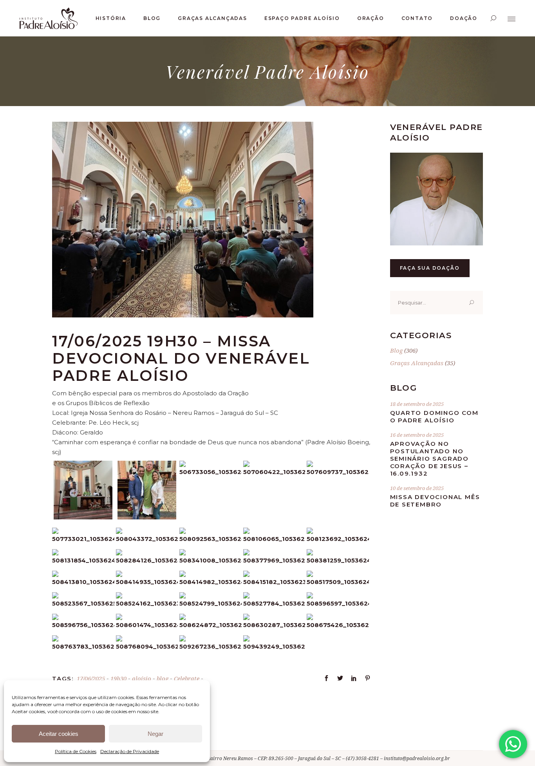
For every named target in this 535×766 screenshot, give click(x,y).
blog (162, 678)
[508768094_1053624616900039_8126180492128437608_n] (147, 646)
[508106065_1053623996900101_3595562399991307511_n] (274, 539)
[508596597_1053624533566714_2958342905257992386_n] (338, 603)
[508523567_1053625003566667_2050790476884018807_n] (83, 603)
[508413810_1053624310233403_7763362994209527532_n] (83, 582)
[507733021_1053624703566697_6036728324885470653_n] (83, 539)
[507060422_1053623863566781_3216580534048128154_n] (274, 472)
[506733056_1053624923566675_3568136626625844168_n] (210, 472)
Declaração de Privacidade (129, 751)
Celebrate (186, 678)
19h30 (118, 678)
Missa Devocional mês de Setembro (435, 500)
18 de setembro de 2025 (417, 403)
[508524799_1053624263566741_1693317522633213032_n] (210, 603)
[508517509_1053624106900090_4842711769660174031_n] (338, 582)
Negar (155, 733)
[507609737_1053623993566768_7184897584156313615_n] (338, 472)
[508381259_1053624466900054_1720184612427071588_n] (338, 560)
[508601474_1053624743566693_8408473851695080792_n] (147, 625)
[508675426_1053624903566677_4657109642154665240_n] (338, 625)
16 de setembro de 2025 (417, 434)
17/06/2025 (91, 678)
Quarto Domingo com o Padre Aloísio (434, 416)
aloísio (141, 678)
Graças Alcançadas (416, 363)
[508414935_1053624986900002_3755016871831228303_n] (147, 582)
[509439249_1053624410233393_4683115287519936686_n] (274, 646)
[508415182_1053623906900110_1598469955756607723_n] (274, 582)
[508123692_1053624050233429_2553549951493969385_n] (338, 539)
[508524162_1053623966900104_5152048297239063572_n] (147, 603)
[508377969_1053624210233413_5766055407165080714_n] (274, 560)
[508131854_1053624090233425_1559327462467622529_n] (83, 560)
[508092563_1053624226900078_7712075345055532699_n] (210, 539)
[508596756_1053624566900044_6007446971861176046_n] (83, 625)
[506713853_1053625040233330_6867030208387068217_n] (146, 517)
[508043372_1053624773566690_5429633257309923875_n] (147, 539)
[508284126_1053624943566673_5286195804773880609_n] (147, 560)
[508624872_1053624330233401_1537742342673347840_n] (210, 625)
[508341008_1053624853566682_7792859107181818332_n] (210, 560)
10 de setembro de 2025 (417, 488)
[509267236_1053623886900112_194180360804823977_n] (210, 646)
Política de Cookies (75, 751)
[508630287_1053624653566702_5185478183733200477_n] (274, 625)
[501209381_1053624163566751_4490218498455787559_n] (83, 517)
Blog (396, 350)
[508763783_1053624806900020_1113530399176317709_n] (83, 646)
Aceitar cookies (58, 733)
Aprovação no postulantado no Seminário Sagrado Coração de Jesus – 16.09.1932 (429, 458)
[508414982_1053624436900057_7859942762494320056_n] (210, 582)
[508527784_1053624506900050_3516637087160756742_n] (274, 603)
